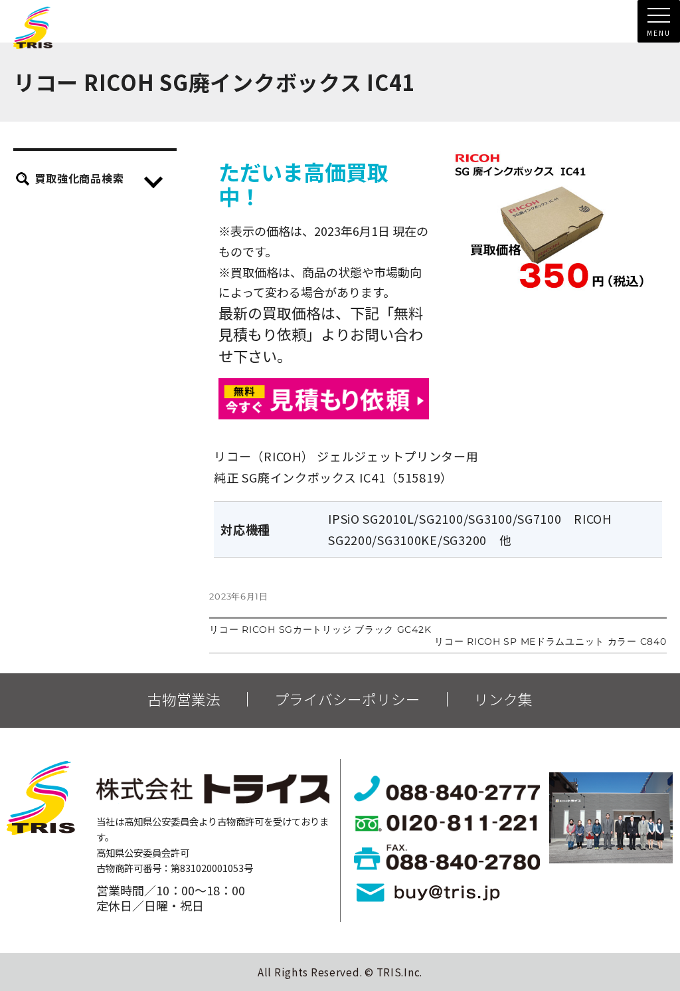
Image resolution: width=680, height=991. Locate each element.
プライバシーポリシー (347, 699)
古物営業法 (183, 699)
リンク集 (503, 699)
